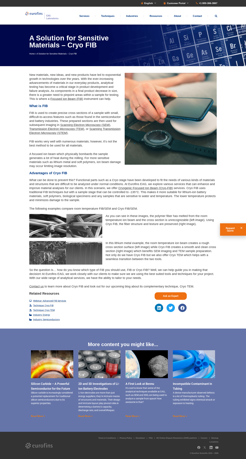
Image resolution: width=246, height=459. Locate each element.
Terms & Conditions (107, 438)
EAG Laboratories (42, 15)
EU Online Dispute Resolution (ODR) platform (176, 438)
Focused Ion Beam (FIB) (66, 99)
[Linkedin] (159, 308)
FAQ (151, 438)
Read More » (38, 416)
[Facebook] (182, 308)
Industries (132, 16)
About (177, 16)
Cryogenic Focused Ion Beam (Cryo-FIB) (145, 188)
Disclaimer (140, 438)
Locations (214, 442)
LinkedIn (212, 448)
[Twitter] (171, 308)
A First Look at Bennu (140, 384)
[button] (241, 228)
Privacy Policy (126, 438)
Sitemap (214, 438)
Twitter (206, 448)
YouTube (217, 448)
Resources (156, 16)
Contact (197, 16)
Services (84, 16)
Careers (204, 438)
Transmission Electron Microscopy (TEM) (56, 129)
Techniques (107, 16)
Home (32, 54)
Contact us (36, 286)
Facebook (198, 448)
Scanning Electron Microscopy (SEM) (85, 125)
